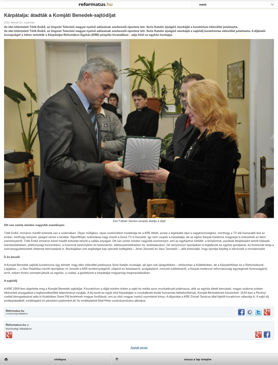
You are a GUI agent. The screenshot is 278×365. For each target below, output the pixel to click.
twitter (258, 312)
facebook (241, 312)
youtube (258, 334)
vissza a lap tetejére (197, 359)
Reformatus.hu (96, 4)
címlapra (60, 359)
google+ (267, 312)
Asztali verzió (139, 347)
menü (202, 4)
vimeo (9, 335)
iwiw (250, 312)
